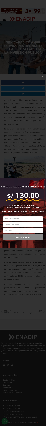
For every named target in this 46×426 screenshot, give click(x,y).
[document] (23, 213)
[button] (43, 76)
